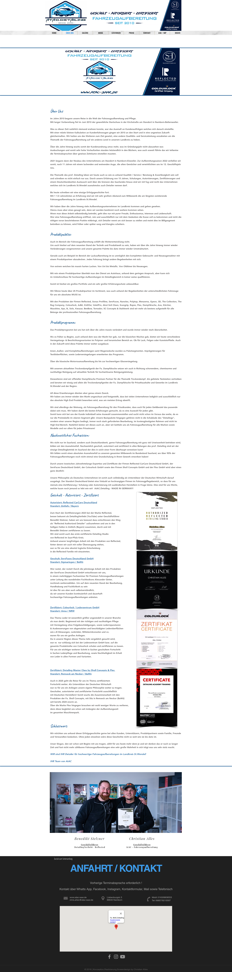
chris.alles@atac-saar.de (81, 900)
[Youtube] (122, 956)
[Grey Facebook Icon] (109, 956)
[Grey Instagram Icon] (116, 956)
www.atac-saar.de (78, 897)
